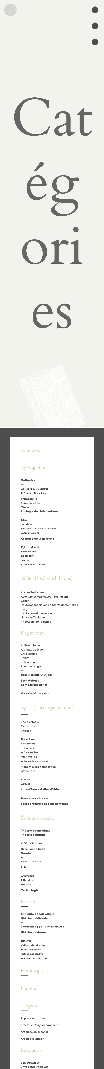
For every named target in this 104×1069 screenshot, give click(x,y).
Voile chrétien (29, 756)
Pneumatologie (31, 666)
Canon (25, 600)
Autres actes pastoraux (34, 761)
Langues (29, 1006)
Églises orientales (31, 547)
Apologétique (34, 468)
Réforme (26, 940)
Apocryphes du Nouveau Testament (44, 596)
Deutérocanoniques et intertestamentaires (49, 605)
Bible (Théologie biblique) (46, 578)
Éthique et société (38, 818)
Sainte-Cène (31, 752)
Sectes (25, 560)
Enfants (25, 779)
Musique (26, 884)
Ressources (31, 1050)
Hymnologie (28, 739)
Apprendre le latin (33, 1018)
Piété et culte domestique (38, 766)
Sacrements (28, 743)
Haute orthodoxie (31, 949)
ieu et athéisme (47, 528)
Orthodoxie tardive (32, 954)
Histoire (28, 902)
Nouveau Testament (34, 617)
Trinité (25, 658)
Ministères (28, 726)
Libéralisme (28, 555)
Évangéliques (29, 551)
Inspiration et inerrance (36, 613)
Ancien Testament (33, 592)
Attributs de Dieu (32, 649)
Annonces (30, 450)
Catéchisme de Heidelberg (35, 693)
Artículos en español (34, 1032)
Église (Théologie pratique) (47, 708)
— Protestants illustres (34, 958)
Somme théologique (31, 926)
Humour (29, 988)
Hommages (32, 971)
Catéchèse (28, 771)
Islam (24, 520)
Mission (25, 507)
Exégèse (26, 609)
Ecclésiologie (30, 722)
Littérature (27, 880)
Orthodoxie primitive (33, 945)
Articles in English (32, 1038)
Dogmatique (33, 633)
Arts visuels (27, 876)
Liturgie (26, 730)
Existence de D (29, 528)
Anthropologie (30, 645)
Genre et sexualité (31, 861)
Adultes (25, 783)
